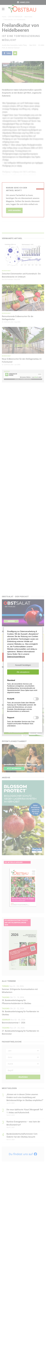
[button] (23, 665)
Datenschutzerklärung (16, 657)
